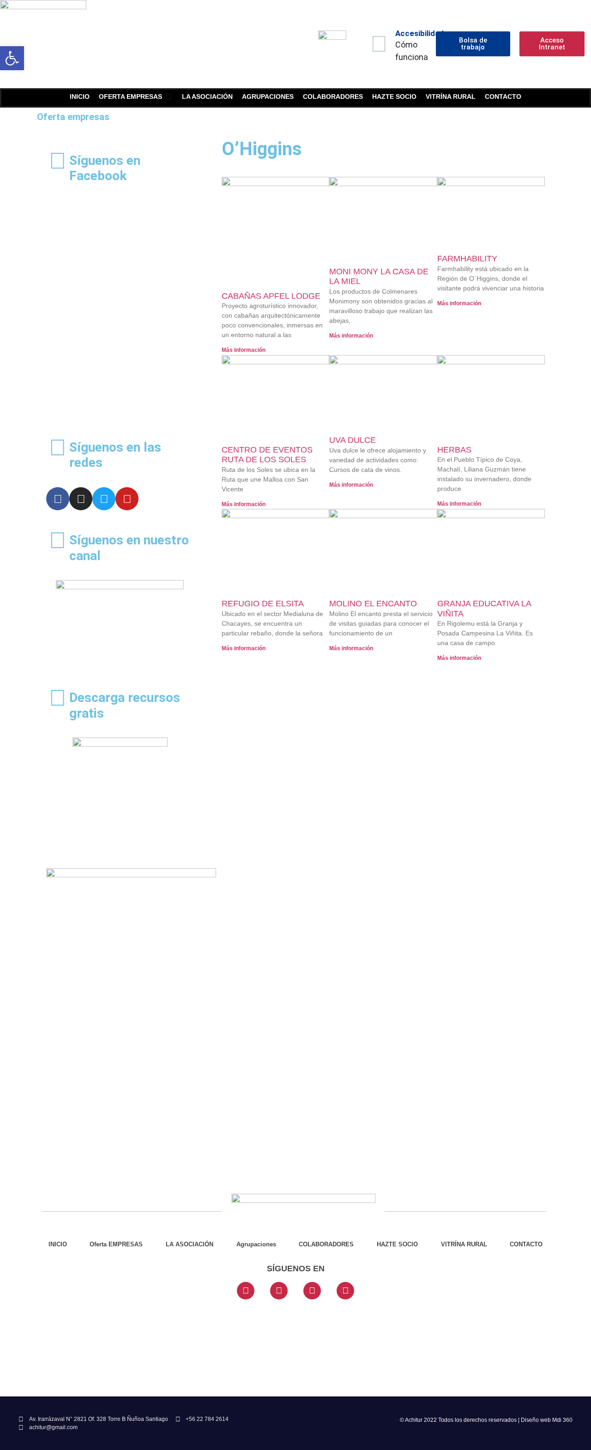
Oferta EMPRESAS (116, 1244)
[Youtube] (127, 498)
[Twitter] (103, 498)
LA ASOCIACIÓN (189, 1244)
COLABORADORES (326, 1244)
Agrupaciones (256, 1244)
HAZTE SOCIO (397, 1244)
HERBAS (454, 449)
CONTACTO (526, 1244)
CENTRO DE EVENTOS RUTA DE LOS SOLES (267, 455)
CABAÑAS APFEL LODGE (271, 296)
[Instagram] (80, 498)
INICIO (57, 1244)
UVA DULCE (352, 440)
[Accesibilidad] (379, 43)
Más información (243, 350)
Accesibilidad (419, 33)
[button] (12, 58)
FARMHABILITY (467, 258)
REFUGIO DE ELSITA (263, 603)
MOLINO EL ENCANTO (373, 603)
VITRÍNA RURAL (464, 1244)
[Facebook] (57, 498)
